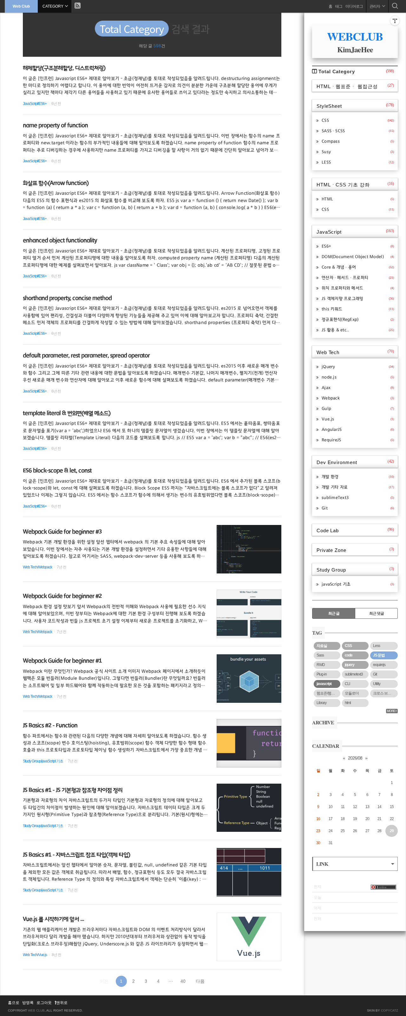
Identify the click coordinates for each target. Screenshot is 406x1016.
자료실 (322, 646)
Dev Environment (355, 462)
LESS (358, 162)
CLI (347, 684)
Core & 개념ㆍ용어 (358, 267)
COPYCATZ (389, 1010)
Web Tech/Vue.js (35, 955)
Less (376, 646)
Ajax (358, 387)
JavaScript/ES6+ (35, 103)
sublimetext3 (354, 674)
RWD (321, 665)
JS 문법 (379, 655)
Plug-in (322, 674)
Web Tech (355, 352)
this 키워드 (358, 309)
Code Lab (355, 530)
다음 (200, 981)
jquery (349, 665)
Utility (376, 684)
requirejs (379, 665)
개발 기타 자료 (358, 487)
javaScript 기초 (358, 584)
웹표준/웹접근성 (328, 693)
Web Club (21, 6)
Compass (358, 141)
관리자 (375, 6)
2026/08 (355, 757)
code (348, 655)
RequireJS (358, 440)
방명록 (28, 1002)
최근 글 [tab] (333, 613)
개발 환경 (358, 477)
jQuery (358, 367)
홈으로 (13, 1002)
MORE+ (392, 711)
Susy (358, 152)
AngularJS (358, 429)
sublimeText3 (358, 497)
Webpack (358, 398)
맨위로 (62, 1002)
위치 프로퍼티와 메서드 (358, 288)
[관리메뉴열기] (395, 20)
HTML (358, 199)
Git (358, 508)
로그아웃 (44, 1002)
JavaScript (355, 232)
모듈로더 (352, 693)
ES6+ (358, 246)
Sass (320, 655)
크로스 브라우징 (385, 693)
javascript (324, 684)
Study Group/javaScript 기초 (43, 761)
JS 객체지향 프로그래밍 (358, 298)
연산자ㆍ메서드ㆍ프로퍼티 (358, 277)
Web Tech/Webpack (37, 567)
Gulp (358, 408)
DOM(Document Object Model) (358, 257)
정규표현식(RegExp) (358, 319)
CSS (358, 120)
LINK (322, 863)
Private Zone (355, 550)
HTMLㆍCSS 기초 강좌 (355, 184)
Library (321, 703)
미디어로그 (354, 6)
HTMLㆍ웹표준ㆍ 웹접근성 (355, 86)
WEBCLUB (355, 36)
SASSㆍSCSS (358, 131)
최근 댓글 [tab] (376, 613)
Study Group (355, 569)
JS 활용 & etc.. (358, 330)
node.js (358, 377)
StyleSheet (355, 106)
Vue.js (358, 419)
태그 (338, 6)
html (348, 703)
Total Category (356, 71)
